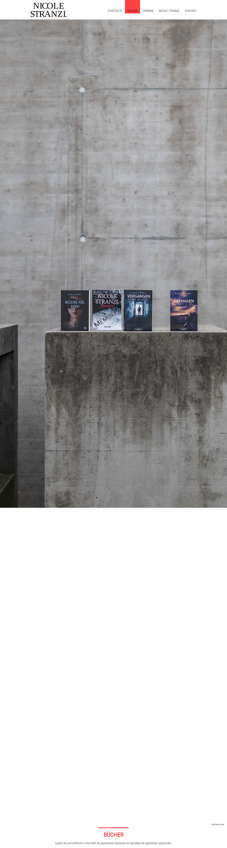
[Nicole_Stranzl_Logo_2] (47, 9)
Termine (148, 11)
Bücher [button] (132, 11)
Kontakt (191, 11)
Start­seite (115, 11)
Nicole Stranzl (169, 11)
